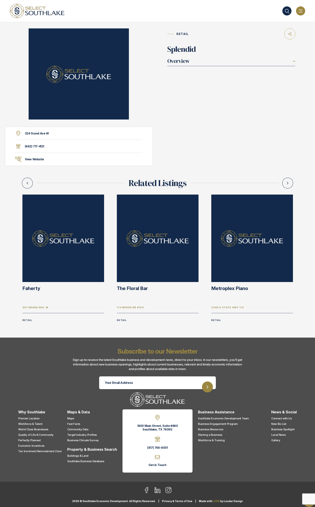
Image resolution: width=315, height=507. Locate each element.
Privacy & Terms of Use (177, 501)
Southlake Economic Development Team (223, 418)
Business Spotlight (282, 429)
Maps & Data (78, 412)
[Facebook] (149, 492)
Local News (278, 434)
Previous (27, 183)
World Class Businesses (33, 429)
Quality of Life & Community (36, 434)
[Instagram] (168, 492)
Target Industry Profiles (82, 434)
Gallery (275, 440)
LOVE (216, 501)
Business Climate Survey (83, 440)
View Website (34, 159)
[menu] (300, 10)
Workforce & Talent (30, 424)
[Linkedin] (160, 492)
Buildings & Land (77, 455)
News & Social (284, 412)
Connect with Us (281, 418)
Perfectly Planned (29, 440)
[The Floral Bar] (158, 238)
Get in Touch (157, 465)
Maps (70, 418)
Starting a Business (210, 434)
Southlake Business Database (85, 461)
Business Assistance (216, 412)
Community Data (77, 429)
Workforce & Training (211, 440)
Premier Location (29, 418)
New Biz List (278, 424)
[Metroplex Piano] (252, 238)
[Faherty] (63, 238)
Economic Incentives (31, 445)
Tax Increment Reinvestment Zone (39, 451)
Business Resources (210, 429)
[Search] (286, 10)
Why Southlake (31, 412)
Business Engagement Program (218, 424)
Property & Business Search (92, 449)
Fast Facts (73, 424)
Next (287, 183)
